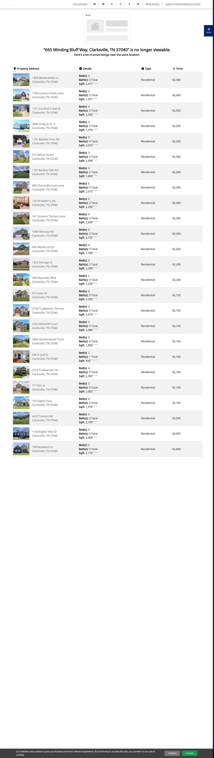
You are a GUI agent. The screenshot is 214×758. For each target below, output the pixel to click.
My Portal (153, 4)
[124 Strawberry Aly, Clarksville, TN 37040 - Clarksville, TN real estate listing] (21, 202)
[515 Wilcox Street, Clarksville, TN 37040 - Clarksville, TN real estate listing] (21, 156)
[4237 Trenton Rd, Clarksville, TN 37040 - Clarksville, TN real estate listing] (21, 418)
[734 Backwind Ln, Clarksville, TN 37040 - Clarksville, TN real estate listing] (21, 448)
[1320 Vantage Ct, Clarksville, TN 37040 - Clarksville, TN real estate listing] (21, 264)
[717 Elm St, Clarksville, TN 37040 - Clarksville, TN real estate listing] (21, 387)
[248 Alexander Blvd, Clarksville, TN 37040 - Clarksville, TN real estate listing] (21, 279)
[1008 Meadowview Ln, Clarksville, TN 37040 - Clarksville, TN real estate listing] (21, 79)
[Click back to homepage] (10, 4)
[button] (209, 30)
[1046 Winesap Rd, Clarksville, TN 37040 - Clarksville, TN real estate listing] (21, 233)
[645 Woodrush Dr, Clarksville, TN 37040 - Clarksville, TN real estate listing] (21, 248)
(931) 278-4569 (80, 4)
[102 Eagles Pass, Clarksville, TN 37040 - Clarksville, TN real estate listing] (21, 402)
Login (169, 4)
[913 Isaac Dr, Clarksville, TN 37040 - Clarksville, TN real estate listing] (21, 295)
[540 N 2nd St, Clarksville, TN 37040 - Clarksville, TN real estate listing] (21, 356)
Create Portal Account (188, 4)
